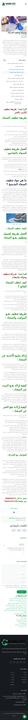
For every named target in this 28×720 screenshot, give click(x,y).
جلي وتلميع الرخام (23, 623)
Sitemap (25, 682)
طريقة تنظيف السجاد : (19, 66)
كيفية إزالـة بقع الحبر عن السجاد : (17, 96)
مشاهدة (22, 37)
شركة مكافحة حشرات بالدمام (20, 596)
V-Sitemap (24, 679)
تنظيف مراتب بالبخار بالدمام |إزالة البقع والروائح (16, 608)
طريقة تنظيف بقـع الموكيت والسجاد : (16, 87)
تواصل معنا (24, 677)
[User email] (14, 512)
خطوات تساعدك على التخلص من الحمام (18, 598)
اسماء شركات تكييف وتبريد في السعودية (18, 600)
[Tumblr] (21, 662)
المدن (25, 674)
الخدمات (12, 674)
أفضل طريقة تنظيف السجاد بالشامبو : (16, 69)
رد (23, 552)
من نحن (12, 672)
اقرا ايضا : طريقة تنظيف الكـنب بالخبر (14, 63)
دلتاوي (4, 713)
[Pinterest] (17, 662)
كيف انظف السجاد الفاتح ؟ (18, 84)
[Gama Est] (8, 3)
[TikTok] (14, 662)
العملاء (12, 679)
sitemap (12, 684)
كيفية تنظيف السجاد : (18, 75)
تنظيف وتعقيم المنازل (22, 621)
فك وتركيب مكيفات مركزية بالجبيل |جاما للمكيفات (16, 605)
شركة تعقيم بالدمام (22, 601)
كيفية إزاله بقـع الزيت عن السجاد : (17, 93)
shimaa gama (12, 518)
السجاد (19, 169)
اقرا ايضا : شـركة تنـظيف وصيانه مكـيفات (14, 81)
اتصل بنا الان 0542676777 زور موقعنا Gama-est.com (13, 103)
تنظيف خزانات (24, 618)
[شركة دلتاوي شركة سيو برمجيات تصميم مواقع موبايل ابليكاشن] (14, 715)
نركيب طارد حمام (23, 626)
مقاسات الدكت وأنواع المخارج (20, 613)
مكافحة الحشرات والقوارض (21, 624)
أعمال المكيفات (23, 616)
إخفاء (4, 60)
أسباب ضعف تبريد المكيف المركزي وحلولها (17, 603)
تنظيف (19, 530)
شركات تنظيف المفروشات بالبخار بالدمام (18, 606)
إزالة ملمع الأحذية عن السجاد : (18, 90)
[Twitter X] (24, 662)
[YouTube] (10, 662)
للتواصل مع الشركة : (18, 99)
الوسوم (12, 677)
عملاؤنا (25, 672)
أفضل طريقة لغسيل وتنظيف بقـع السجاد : (15, 78)
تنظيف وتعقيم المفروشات (21, 619)
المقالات (12, 682)
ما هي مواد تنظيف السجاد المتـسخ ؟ (16, 72)
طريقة (24, 530)
